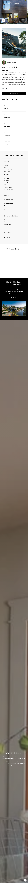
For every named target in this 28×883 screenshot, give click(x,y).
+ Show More (5, 88)
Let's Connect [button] (14, 769)
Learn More (14, 297)
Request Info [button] (14, 93)
